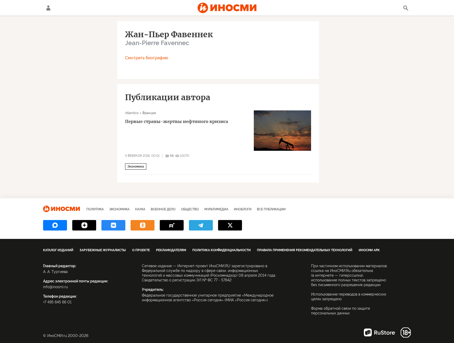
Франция (149, 113)
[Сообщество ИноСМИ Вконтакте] (113, 225)
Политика (95, 209)
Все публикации (271, 209)
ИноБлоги (242, 209)
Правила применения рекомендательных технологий (304, 250)
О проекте (141, 250)
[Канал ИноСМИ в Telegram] (201, 225)
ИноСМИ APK (369, 250)
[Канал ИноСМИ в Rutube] (172, 225)
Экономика (135, 166)
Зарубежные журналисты (103, 250)
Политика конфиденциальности (221, 250)
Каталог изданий (58, 250)
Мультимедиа (216, 209)
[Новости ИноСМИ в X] (230, 225)
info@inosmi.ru (55, 287)
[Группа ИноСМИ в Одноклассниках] (142, 225)
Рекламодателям (171, 250)
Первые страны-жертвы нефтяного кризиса (176, 121)
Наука (140, 209)
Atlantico (131, 113)
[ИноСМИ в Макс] (55, 225)
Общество (190, 209)
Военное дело (163, 209)
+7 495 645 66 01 (57, 302)
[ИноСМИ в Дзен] (84, 225)
